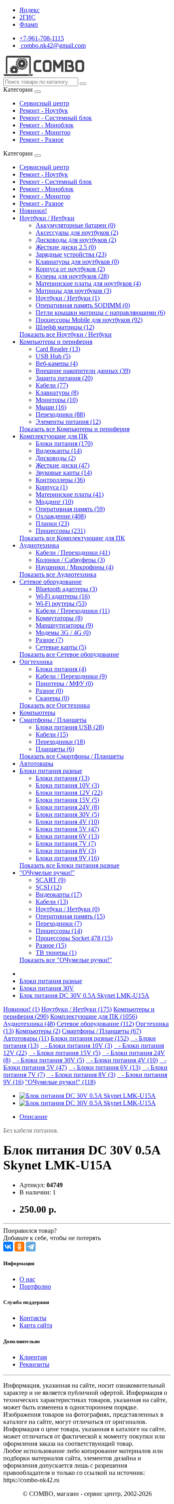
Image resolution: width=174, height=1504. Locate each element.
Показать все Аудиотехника (57, 574)
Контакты (33, 1317)
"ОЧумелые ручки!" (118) (60, 1081)
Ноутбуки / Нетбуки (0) (68, 909)
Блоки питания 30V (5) (67, 814)
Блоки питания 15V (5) (67, 799)
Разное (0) (49, 690)
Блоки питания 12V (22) (69, 792)
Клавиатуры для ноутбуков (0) (77, 261)
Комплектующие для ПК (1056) (93, 1016)
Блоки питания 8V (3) (66, 850)
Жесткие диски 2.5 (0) (66, 247)
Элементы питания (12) (68, 421)
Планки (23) (52, 523)
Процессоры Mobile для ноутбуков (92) (89, 319)
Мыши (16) (51, 407)
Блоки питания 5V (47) (67, 829)
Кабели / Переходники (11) (73, 610)
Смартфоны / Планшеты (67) (101, 1031)
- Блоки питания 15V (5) (64, 1052)
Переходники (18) (60, 741)
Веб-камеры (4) (57, 363)
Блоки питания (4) (61, 669)
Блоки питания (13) (62, 778)
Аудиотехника (39, 545)
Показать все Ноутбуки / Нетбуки (65, 334)
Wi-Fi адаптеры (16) (63, 596)
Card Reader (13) (58, 348)
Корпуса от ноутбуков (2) (70, 268)
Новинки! (33, 210)
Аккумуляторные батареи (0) (75, 225)
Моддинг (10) (54, 501)
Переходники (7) (59, 923)
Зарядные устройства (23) (71, 254)
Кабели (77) (52, 385)
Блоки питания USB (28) (70, 727)
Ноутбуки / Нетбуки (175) (76, 1009)
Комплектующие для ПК (53, 436)
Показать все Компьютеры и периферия (74, 429)
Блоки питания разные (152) (90, 1038)
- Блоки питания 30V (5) (48, 1060)
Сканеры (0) (52, 698)
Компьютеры (37, 712)
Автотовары (36, 763)
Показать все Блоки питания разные (69, 865)
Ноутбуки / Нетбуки (46, 218)
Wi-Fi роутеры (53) (61, 603)
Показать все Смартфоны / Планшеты (71, 756)
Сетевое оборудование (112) (95, 1023)
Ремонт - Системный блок (55, 117)
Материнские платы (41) (70, 494)
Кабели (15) (52, 734)
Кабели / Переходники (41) (73, 552)
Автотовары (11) (26, 1038)
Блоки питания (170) (64, 443)
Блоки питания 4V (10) (67, 821)
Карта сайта (35, 1325)
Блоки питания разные (50, 770)
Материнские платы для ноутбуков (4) (88, 283)
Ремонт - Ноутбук (43, 110)
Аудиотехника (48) (29, 1023)
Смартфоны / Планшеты (53, 719)
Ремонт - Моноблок (46, 125)
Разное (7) (49, 639)
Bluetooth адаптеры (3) (66, 589)
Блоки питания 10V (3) (67, 785)
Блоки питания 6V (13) (67, 836)
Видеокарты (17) (59, 894)
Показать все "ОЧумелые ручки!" (65, 959)
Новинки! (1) (21, 1009)
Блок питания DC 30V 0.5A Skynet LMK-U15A (84, 995)
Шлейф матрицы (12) (65, 327)
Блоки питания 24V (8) (67, 807)
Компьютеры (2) (37, 1031)
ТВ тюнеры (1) (56, 952)
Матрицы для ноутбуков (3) (73, 290)
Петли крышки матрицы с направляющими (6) (100, 312)
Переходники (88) (60, 414)
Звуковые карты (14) (64, 472)
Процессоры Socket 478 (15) (74, 938)
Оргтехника (36, 661)
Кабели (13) (52, 901)
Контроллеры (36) (60, 479)
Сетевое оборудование (50, 581)
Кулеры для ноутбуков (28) (72, 276)
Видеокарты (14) (59, 450)
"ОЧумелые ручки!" (47, 872)
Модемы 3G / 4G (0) (63, 632)
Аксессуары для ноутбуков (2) (77, 232)
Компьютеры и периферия (55, 341)
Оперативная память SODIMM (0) (83, 305)
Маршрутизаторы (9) (64, 625)
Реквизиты (34, 1364)
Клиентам (33, 1357)
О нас (27, 1279)
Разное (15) (51, 945)
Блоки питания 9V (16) (67, 858)
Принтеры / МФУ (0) (64, 683)
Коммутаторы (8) (59, 618)
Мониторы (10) (57, 399)
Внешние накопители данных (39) (83, 370)
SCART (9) (51, 879)
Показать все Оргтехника (54, 705)
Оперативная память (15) (70, 916)
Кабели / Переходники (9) (71, 676)
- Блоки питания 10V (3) (76, 1045)
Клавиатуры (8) (57, 392)
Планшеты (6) (55, 749)
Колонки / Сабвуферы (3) (70, 559)
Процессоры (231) (60, 530)
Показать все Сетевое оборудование (69, 654)
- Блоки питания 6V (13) (104, 1067)
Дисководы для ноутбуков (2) (76, 239)
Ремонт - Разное (41, 139)
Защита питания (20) (64, 378)
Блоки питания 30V (46, 988)
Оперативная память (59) (70, 509)
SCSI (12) (49, 887)
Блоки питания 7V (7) (66, 843)
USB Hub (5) (53, 356)
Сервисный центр (44, 103)
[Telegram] (31, 1246)
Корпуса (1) (52, 487)
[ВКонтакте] (8, 1246)
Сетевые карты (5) (61, 647)
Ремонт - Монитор (44, 132)
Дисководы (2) (56, 458)
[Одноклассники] (19, 1246)
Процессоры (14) (59, 930)
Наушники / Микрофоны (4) (74, 567)
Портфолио (35, 1286)
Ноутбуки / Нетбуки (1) (68, 298)
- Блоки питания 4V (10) (122, 1060)
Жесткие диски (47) (62, 465)
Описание (33, 1116)
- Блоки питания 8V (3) (81, 1074)
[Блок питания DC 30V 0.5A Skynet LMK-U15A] (87, 1095)
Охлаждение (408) (61, 516)
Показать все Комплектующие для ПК (72, 538)
